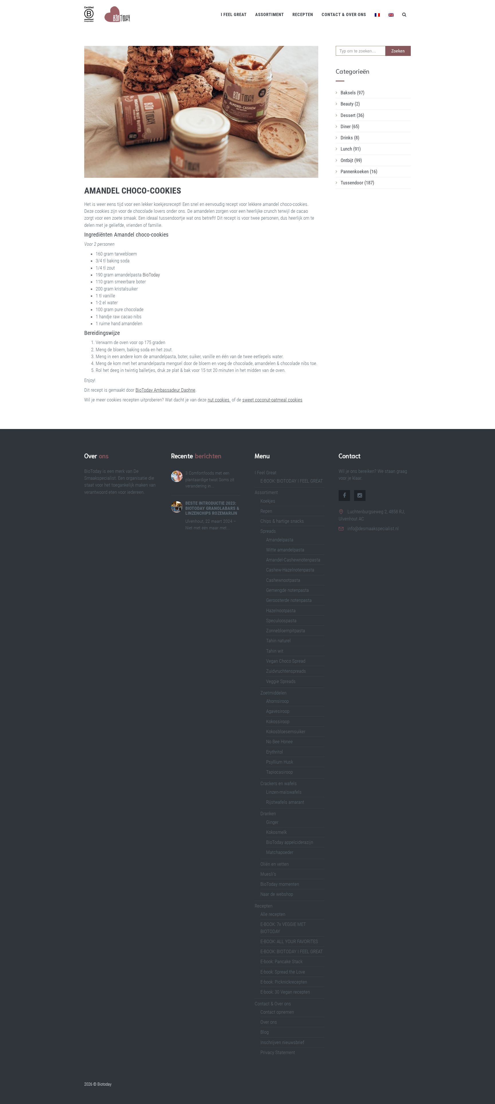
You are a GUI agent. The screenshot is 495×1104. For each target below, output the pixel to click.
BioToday (151, 275)
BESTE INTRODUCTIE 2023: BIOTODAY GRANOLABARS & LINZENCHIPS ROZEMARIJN (212, 508)
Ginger (272, 822)
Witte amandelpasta (285, 550)
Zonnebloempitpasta (285, 630)
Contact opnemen (277, 1012)
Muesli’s (268, 874)
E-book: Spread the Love (282, 972)
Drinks (350, 138)
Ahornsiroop (277, 701)
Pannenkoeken (359, 171)
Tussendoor (357, 183)
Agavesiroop (277, 711)
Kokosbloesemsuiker (285, 731)
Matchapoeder (279, 852)
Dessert (352, 115)
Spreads (268, 531)
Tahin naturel (278, 640)
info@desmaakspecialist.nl (373, 528)
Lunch (351, 149)
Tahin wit (274, 651)
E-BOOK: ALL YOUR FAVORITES (289, 941)
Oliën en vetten (274, 864)
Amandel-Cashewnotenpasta (293, 560)
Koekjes (267, 501)
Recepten (302, 14)
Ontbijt (351, 160)
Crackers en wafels (278, 783)
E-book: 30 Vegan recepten (285, 992)
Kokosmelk (276, 832)
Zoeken (398, 51)
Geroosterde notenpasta (289, 600)
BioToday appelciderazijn (289, 842)
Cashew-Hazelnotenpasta (290, 570)
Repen (266, 511)
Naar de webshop (276, 894)
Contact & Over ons (344, 14)
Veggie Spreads (281, 681)
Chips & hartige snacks (282, 521)
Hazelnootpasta (281, 610)
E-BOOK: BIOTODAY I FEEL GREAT (291, 481)
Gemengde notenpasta (287, 590)
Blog (264, 1032)
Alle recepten (272, 914)
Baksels (352, 92)
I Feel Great (234, 14)
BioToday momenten (279, 884)
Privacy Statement (277, 1052)
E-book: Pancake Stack (281, 961)
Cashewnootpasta (283, 580)
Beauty (350, 104)
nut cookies (219, 400)
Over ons (268, 1022)
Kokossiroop (277, 721)
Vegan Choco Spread (285, 661)
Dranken (268, 813)
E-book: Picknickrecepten (283, 982)
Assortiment (269, 14)
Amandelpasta (279, 540)
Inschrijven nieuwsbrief (282, 1042)
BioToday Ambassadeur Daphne (165, 390)
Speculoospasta (281, 620)
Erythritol (274, 752)
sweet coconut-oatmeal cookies (272, 400)
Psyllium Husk (280, 762)
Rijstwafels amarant (285, 802)
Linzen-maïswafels (284, 792)
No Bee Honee (279, 741)
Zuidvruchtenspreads (286, 671)
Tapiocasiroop (279, 772)
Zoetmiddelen (273, 693)
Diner (350, 126)
